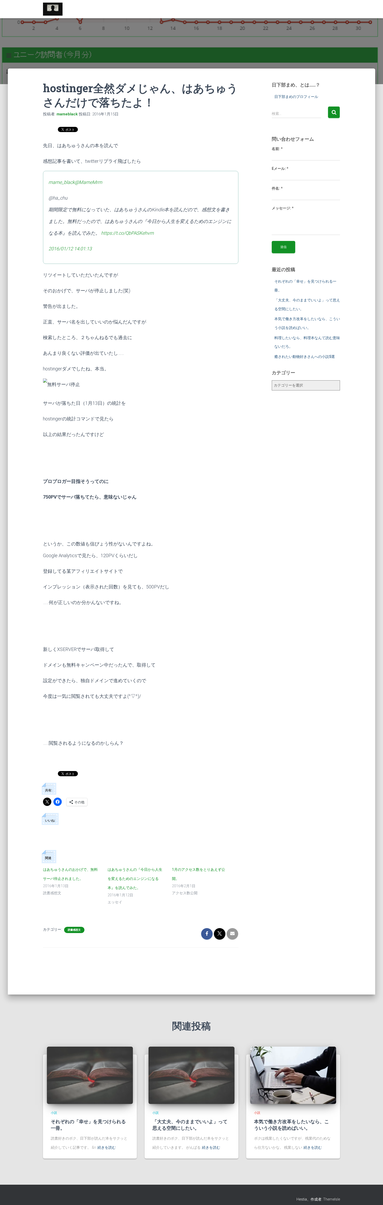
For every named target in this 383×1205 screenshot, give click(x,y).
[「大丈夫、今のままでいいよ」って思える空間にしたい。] (191, 1075)
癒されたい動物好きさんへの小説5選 (304, 357)
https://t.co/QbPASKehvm (127, 233)
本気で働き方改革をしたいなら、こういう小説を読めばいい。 (291, 1124)
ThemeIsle (331, 1199)
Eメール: (280, 168)
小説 (54, 1113)
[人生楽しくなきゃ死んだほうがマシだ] (52, 9)
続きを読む (106, 1147)
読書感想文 (74, 929)
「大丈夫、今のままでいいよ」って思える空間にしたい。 (189, 1124)
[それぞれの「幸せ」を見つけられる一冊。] (90, 1075)
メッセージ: (283, 208)
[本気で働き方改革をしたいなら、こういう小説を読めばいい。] (293, 1075)
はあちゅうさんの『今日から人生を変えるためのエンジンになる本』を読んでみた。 (135, 878)
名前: (277, 149)
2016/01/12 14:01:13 (70, 248)
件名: (277, 188)
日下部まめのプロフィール (296, 97)
